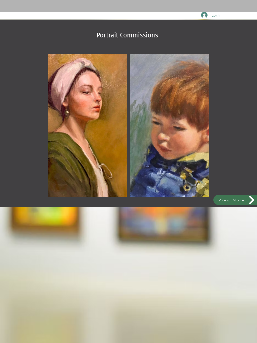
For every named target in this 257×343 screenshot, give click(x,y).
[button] (87, 125)
